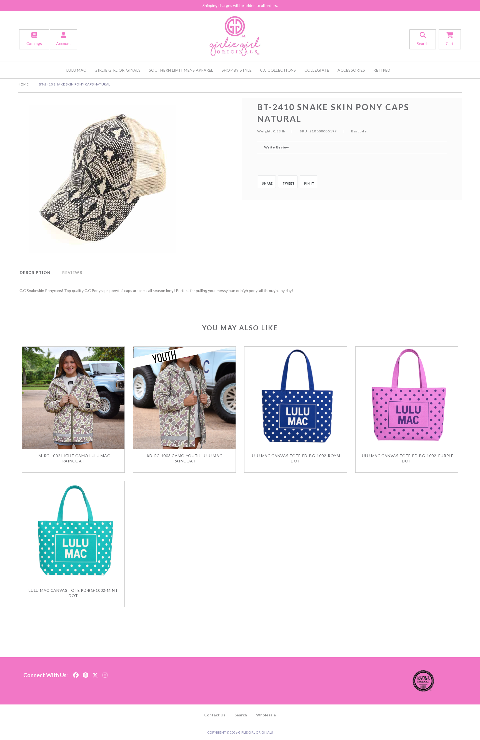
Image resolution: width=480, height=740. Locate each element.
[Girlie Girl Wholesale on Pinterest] (85, 673)
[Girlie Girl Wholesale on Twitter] (95, 673)
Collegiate (316, 70)
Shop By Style (237, 70)
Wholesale (266, 715)
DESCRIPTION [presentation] (35, 272)
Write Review (276, 147)
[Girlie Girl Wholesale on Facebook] (76, 673)
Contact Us (214, 715)
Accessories (351, 70)
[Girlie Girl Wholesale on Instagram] (105, 673)
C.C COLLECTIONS (278, 70)
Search (240, 715)
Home (23, 84)
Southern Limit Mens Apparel (181, 70)
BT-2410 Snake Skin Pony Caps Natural (74, 84)
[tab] (36, 272)
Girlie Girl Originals (117, 70)
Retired (381, 70)
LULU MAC (76, 70)
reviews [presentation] (72, 272)
